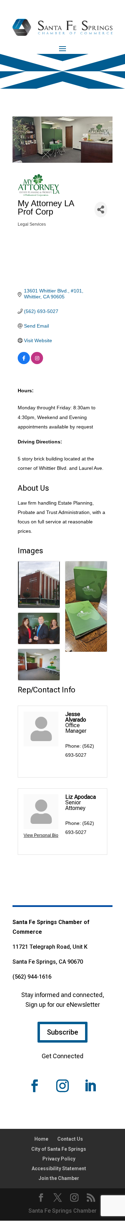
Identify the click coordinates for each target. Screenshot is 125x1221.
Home (41, 1139)
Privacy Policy (58, 1159)
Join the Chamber (59, 1178)
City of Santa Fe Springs (58, 1149)
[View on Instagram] (37, 362)
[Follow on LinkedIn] (90, 1085)
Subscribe (62, 1032)
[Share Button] (100, 209)
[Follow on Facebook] (34, 1085)
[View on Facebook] (24, 362)
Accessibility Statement (59, 1168)
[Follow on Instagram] (62, 1085)
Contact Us (70, 1139)
